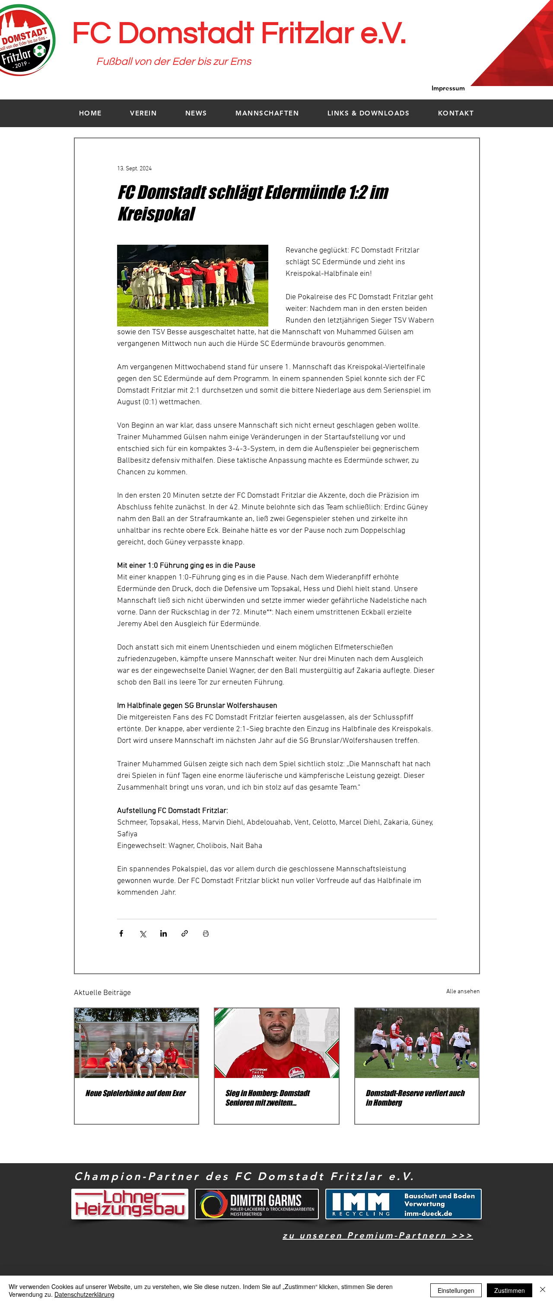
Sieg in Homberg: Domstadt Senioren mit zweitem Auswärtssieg (267, 1097)
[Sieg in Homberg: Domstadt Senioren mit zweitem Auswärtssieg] (277, 1043)
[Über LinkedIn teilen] (163, 933)
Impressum (448, 88)
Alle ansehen (463, 991)
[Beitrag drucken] (206, 933)
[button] (144, 113)
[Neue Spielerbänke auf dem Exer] (137, 1043)
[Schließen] (542, 1290)
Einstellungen (456, 1290)
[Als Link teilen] (185, 933)
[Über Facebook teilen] (121, 933)
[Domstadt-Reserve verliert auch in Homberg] (417, 1043)
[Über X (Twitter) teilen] (142, 933)
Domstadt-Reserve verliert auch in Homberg (414, 1097)
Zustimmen (509, 1290)
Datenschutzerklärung (84, 1294)
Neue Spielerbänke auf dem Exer (135, 1093)
